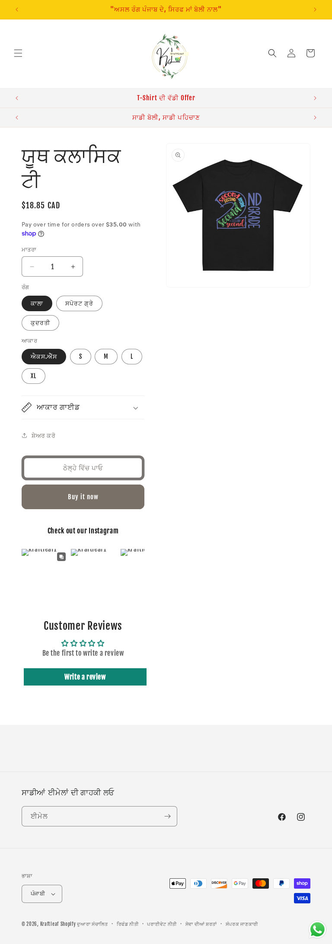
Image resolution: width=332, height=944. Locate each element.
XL (33, 376)
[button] (18, 53)
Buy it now (83, 497)
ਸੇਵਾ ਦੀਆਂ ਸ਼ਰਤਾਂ (201, 924)
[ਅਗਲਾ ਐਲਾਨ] (315, 9)
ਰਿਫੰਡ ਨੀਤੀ (128, 924)
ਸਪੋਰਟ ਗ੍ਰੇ (79, 303)
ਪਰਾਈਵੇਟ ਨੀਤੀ (162, 924)
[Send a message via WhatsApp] (317, 929)
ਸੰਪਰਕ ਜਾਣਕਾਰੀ (242, 924)
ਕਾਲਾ (37, 303)
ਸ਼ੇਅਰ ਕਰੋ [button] (44, 435)
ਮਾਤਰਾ (29, 249)
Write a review (84, 677)
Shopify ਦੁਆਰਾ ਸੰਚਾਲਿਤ (84, 924)
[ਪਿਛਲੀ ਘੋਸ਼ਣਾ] (16, 9)
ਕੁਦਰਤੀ (40, 322)
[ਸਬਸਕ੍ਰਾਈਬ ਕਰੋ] (167, 816)
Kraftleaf (49, 924)
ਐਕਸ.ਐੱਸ (44, 356)
